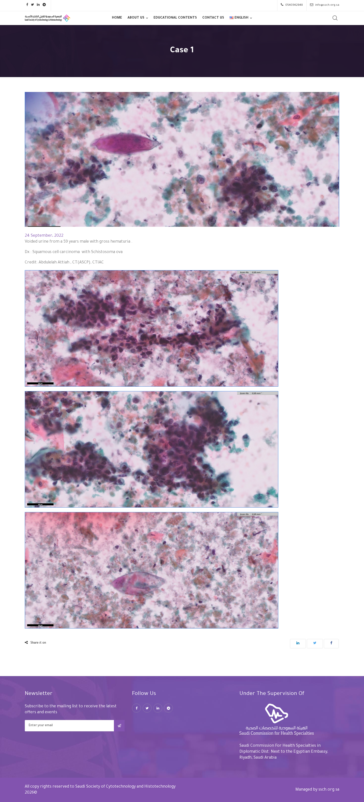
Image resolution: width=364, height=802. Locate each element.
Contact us (213, 18)
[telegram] (168, 708)
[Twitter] (147, 708)
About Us (136, 18)
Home (117, 18)
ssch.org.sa (328, 790)
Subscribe (119, 725)
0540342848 (294, 5)
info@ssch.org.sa (327, 5)
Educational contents (175, 18)
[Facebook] (136, 708)
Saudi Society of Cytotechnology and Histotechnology (125, 787)
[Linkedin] (157, 708)
